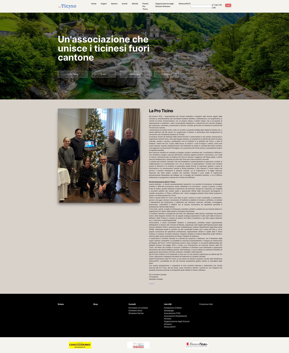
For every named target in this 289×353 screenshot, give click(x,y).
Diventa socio (135, 74)
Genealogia (169, 310)
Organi (104, 3)
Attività (135, 3)
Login (228, 5)
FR (220, 5)
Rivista (166, 74)
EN (214, 8)
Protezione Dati (206, 304)
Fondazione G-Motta (173, 308)
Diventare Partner (136, 313)
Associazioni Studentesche (175, 316)
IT (213, 5)
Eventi (124, 3)
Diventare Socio (135, 310)
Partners (167, 319)
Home (93, 3)
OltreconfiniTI (184, 3)
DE (216, 5)
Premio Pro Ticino (145, 6)
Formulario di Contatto (138, 308)
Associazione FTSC (172, 313)
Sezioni (114, 3)
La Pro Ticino (72, 74)
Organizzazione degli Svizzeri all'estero (164, 4)
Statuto (151, 284)
